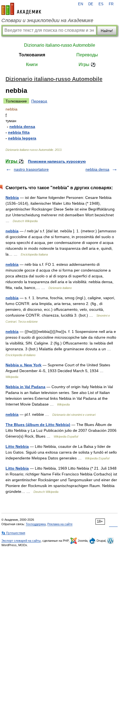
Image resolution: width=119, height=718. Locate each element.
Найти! (107, 30)
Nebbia (12, 197)
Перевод (39, 101)
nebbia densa (22, 126)
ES (101, 4)
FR (111, 4)
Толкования (32, 54)
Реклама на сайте (60, 524)
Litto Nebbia (17, 446)
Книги (32, 64)
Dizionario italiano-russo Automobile (59, 45)
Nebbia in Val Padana (25, 387)
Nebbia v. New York (24, 365)
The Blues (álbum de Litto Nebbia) (38, 424)
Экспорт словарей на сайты (21, 540)
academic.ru (21, 9)
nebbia (12, 231)
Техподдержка (36, 524)
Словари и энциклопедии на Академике (47, 20)
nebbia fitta (19, 132)
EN (80, 4)
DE (90, 4)
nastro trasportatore (31, 169)
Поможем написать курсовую (57, 161)
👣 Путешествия (13, 533)
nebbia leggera (22, 138)
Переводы (87, 54)
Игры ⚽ (87, 64)
